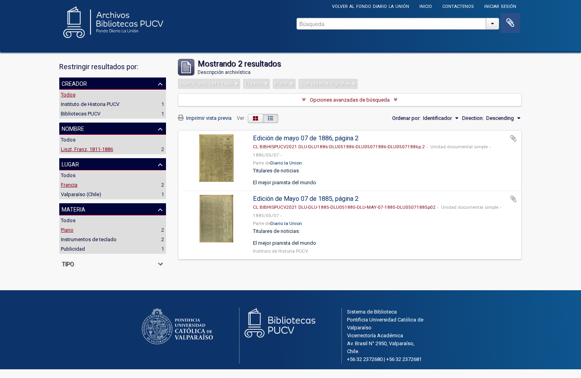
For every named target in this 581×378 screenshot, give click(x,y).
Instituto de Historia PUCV (90, 104)
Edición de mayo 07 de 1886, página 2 (305, 138)
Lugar (70, 163)
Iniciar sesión (500, 5)
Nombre (73, 128)
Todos (68, 95)
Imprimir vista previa (208, 118)
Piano (67, 230)
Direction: (473, 118)
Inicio (425, 5)
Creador (74, 83)
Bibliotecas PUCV (80, 114)
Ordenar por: (406, 118)
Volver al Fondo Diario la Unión (370, 5)
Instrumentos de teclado (89, 239)
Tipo (68, 263)
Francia (69, 185)
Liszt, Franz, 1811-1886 (87, 149)
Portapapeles (510, 23)
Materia (73, 209)
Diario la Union (286, 163)
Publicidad (73, 249)
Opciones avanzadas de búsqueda (350, 100)
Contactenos (458, 5)
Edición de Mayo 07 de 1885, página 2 (305, 198)
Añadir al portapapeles (513, 138)
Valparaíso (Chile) (81, 194)
